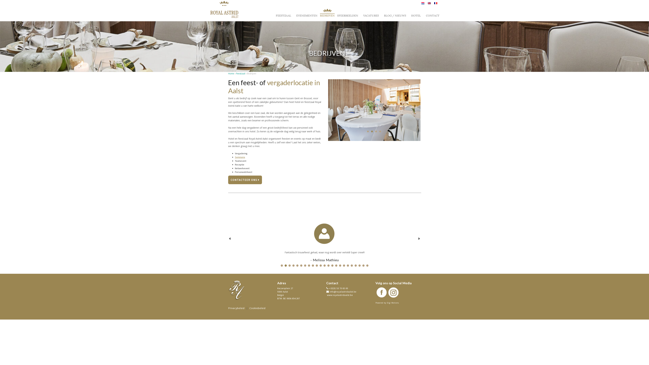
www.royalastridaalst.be (339, 295)
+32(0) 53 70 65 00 (338, 288)
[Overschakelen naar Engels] (429, 4)
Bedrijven (327, 15)
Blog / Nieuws (395, 15)
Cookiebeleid (257, 308)
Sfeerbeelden (347, 15)
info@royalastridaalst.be (342, 291)
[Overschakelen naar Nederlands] (423, 4)
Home (231, 73)
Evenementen (306, 15)
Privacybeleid (236, 308)
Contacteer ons (244, 179)
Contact (432, 15)
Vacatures (371, 15)
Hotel (416, 15)
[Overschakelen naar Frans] (435, 4)
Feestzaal (283, 15)
